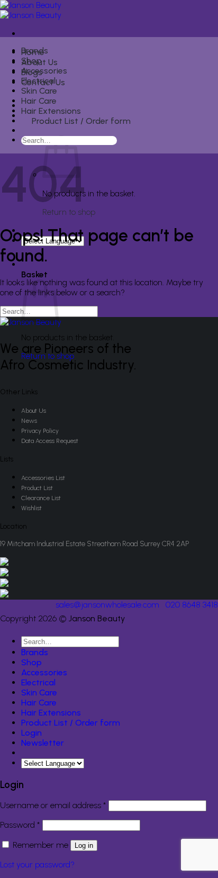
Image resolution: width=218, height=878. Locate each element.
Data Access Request (49, 441)
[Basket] (27, 131)
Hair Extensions (51, 111)
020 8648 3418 (192, 605)
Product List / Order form (81, 121)
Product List (37, 488)
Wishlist (31, 508)
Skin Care (39, 91)
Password (20, 825)
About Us (33, 410)
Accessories (44, 71)
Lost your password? (37, 864)
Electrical (38, 81)
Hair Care (39, 101)
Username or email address (53, 805)
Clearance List (41, 498)
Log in (84, 845)
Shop (31, 61)
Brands (34, 51)
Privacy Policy (40, 431)
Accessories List (43, 478)
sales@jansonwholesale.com (107, 605)
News (29, 420)
